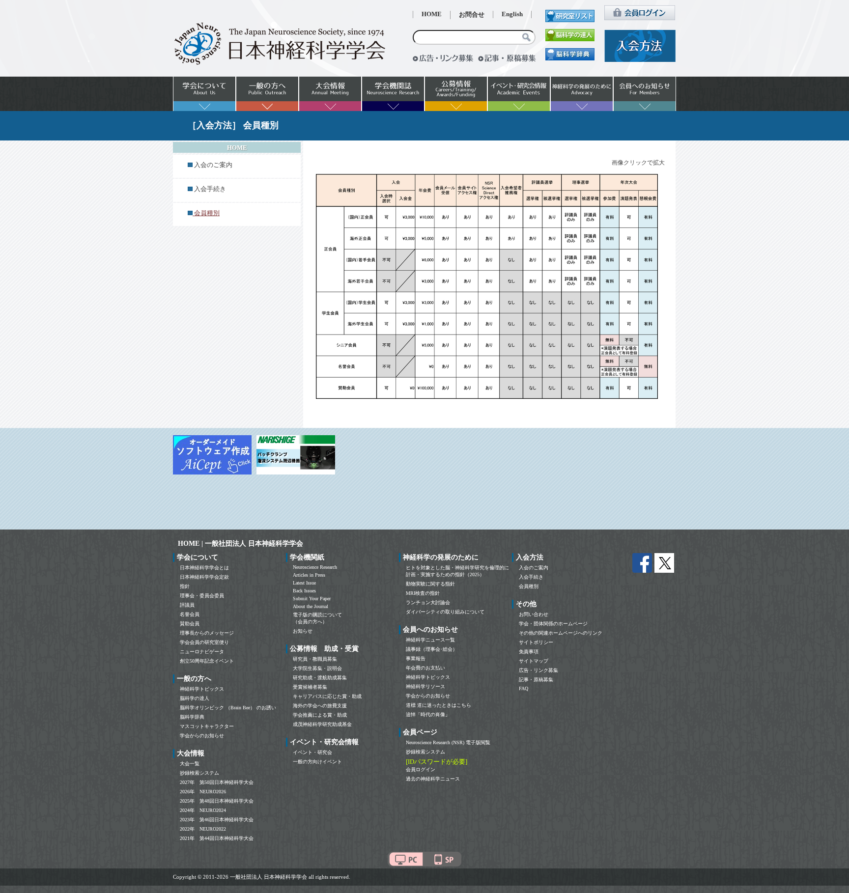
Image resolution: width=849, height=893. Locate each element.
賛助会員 (189, 623)
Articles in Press (309, 575)
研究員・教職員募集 (315, 659)
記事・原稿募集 (536, 679)
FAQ (523, 688)
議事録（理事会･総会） (431, 649)
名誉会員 (189, 614)
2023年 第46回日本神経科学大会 (217, 819)
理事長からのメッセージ (207, 633)
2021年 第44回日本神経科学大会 (217, 838)
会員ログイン (420, 769)
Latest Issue (304, 583)
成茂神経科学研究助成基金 (322, 724)
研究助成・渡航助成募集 (320, 677)
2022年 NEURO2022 (203, 829)
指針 (185, 586)
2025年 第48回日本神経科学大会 (217, 801)
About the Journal (310, 606)
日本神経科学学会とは (204, 567)
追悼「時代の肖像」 (428, 714)
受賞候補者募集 (310, 687)
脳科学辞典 (192, 717)
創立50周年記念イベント (207, 661)
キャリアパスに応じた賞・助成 (327, 696)
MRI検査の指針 (423, 593)
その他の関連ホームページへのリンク (560, 633)
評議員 (187, 605)
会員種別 (528, 586)
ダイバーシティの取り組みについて (445, 611)
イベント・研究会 (312, 752)
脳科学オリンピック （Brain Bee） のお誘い (228, 707)
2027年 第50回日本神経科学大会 (217, 782)
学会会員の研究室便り (204, 642)
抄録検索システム (199, 773)
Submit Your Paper (312, 598)
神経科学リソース (425, 686)
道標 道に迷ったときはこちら (438, 705)
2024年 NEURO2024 (203, 810)
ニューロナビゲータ (202, 651)
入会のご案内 (213, 165)
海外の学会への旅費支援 (320, 705)
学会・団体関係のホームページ (553, 623)
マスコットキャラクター (207, 726)
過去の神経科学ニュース (433, 778)
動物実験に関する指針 (430, 583)
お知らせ (302, 631)
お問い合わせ (533, 614)
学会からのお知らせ (202, 735)
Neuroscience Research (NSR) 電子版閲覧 (448, 742)
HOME (432, 14)
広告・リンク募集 (538, 670)
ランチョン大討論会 (428, 602)
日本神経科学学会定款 (204, 577)
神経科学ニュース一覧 (430, 639)
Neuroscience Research (315, 567)
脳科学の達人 (194, 698)
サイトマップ (533, 661)
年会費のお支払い (425, 667)
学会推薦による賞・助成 (320, 715)
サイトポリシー (536, 642)
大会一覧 (189, 763)
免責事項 (528, 651)
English (512, 14)
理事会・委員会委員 (202, 595)
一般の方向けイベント (317, 761)
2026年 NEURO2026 (203, 791)
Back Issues (304, 590)
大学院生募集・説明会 (317, 668)
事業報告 (415, 658)
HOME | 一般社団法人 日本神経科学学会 (240, 543)
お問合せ (471, 14)
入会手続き (210, 189)
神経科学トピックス (202, 689)
